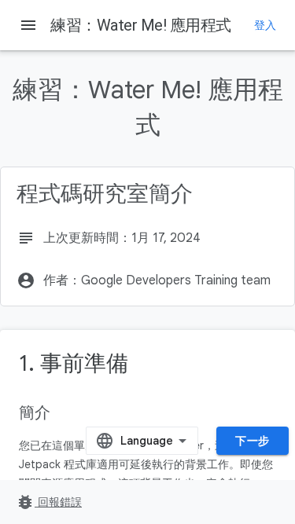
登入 (265, 25)
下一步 (252, 441)
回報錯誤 (49, 502)
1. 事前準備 (73, 363)
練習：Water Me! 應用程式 (140, 25)
